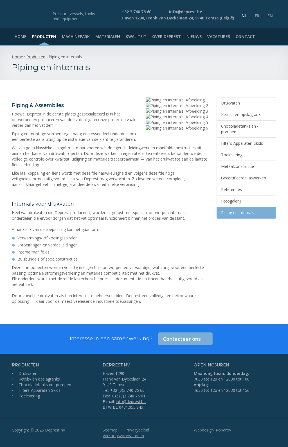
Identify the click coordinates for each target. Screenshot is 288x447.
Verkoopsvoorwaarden (123, 435)
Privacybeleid (137, 430)
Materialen (107, 36)
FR (257, 15)
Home (20, 36)
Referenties (231, 189)
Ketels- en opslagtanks (241, 114)
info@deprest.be (131, 401)
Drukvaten (230, 103)
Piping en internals (237, 212)
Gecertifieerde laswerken (243, 178)
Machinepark (76, 36)
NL (244, 15)
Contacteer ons (182, 338)
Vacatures (218, 36)
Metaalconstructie (237, 166)
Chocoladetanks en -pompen (239, 128)
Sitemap (110, 430)
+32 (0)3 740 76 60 (127, 390)
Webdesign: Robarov (212, 430)
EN (270, 15)
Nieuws (194, 36)
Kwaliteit (136, 36)
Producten (44, 36)
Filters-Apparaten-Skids (242, 143)
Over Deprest (166, 36)
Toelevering (231, 154)
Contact (245, 36)
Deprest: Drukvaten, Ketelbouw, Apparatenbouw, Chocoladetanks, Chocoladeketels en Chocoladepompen (30, 14)
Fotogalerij (231, 201)
